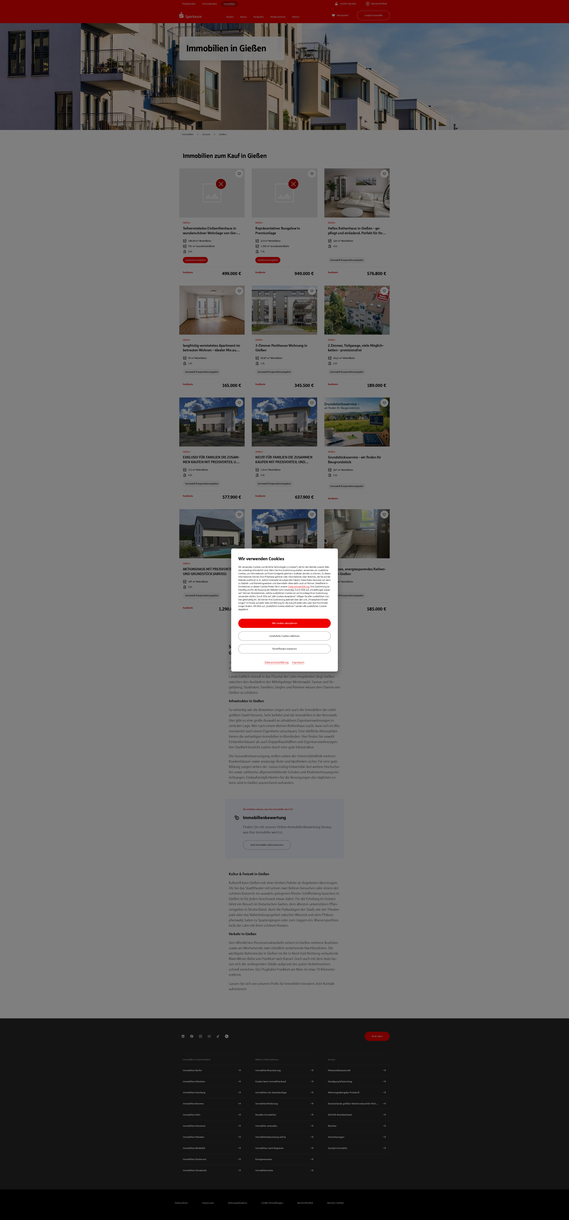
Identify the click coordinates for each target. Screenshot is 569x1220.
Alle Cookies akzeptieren (284, 623)
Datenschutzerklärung (298, 586)
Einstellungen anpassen (284, 648)
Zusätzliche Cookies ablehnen (284, 636)
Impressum (298, 662)
